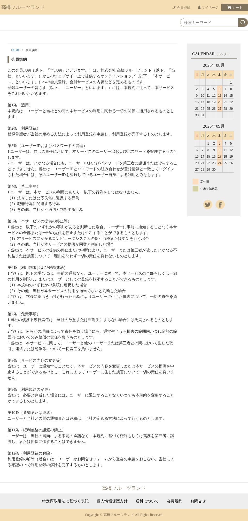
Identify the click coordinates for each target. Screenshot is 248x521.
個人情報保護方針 (112, 501)
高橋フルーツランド (23, 7)
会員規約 (174, 501)
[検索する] (243, 22)
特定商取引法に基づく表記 (65, 501)
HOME (15, 50)
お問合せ (198, 501)
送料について (147, 501)
